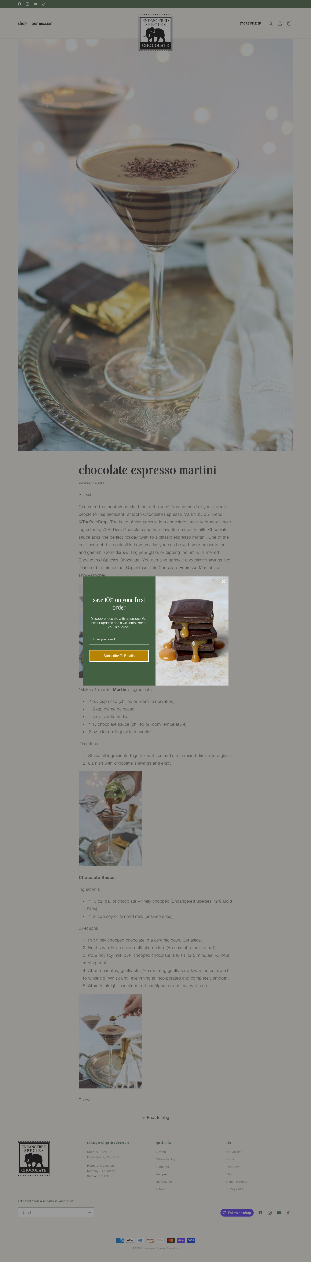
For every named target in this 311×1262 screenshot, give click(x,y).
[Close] (223, 581)
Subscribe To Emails (119, 656)
